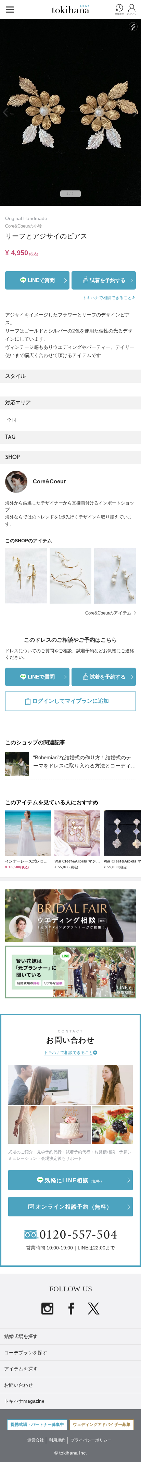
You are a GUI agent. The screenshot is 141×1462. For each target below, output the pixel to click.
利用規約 (57, 1440)
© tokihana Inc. (70, 1453)
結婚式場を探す (21, 1336)
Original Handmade (26, 218)
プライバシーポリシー (91, 1440)
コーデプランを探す (25, 1352)
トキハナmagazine (24, 1401)
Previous (5, 112)
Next (135, 112)
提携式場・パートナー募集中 (37, 1424)
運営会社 (35, 1440)
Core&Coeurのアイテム (108, 613)
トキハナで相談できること (68, 1052)
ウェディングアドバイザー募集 (101, 1424)
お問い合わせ (18, 1385)
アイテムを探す (21, 1368)
